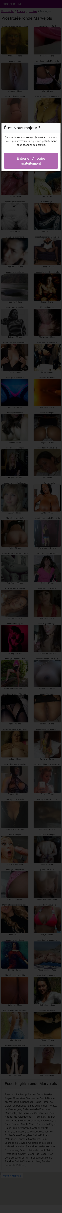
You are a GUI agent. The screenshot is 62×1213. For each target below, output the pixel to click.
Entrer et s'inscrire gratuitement (31, 160)
